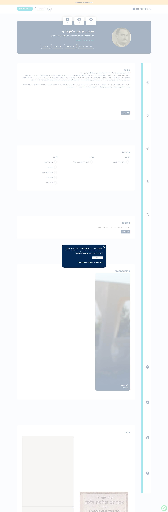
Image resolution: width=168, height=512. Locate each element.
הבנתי (98, 258)
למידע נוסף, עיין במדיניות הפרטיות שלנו (90, 262)
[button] (104, 247)
